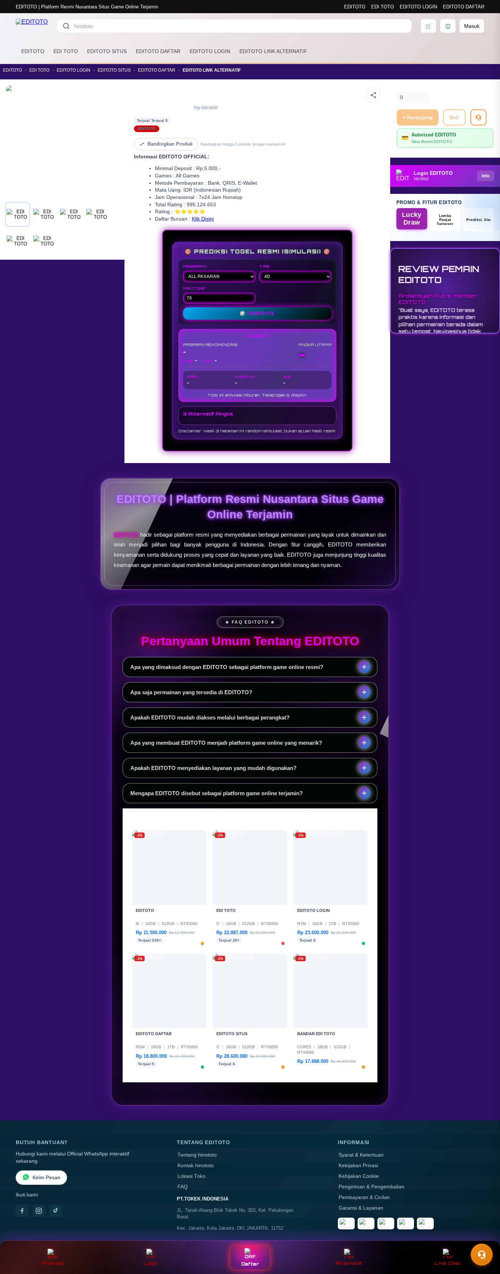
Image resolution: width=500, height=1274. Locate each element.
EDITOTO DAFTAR (463, 7)
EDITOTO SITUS (107, 51)
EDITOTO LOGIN (418, 7)
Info (485, 175)
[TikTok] (55, 1211)
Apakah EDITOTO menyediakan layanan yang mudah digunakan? (213, 768)
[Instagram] (39, 1211)
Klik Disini (203, 219)
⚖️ (448, 26)
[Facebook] (22, 1211)
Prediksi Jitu (478, 220)
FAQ (183, 1187)
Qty (401, 87)
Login (150, 1263)
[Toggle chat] (482, 1255)
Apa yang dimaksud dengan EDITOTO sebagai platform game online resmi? (226, 667)
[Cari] (66, 26)
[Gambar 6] (44, 241)
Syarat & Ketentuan (361, 1155)
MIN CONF (194, 288)
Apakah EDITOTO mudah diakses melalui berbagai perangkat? (210, 717)
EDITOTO (354, 7)
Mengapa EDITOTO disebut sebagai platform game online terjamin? (216, 793)
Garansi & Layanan (361, 1208)
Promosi (52, 1263)
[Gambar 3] (71, 214)
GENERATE (257, 313)
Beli (454, 117)
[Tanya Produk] (478, 117)
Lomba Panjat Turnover (445, 220)
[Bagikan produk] (373, 95)
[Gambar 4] (97, 214)
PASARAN (195, 266)
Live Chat (447, 1263)
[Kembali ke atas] (484, 1237)
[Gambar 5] (17, 241)
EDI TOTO (382, 7)
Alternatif (349, 1263)
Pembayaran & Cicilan (364, 1197)
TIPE (264, 266)
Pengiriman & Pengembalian (371, 1187)
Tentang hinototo (197, 1155)
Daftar (250, 1264)
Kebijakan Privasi (358, 1165)
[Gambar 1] (17, 214)
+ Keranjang (418, 117)
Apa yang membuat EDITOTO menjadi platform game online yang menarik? (226, 743)
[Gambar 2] (44, 214)
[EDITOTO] (32, 26)
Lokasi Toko (191, 1176)
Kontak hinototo (196, 1165)
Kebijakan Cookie (359, 1176)
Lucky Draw (412, 218)
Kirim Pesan (46, 1177)
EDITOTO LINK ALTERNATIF (273, 51)
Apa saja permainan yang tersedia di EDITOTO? (191, 692)
